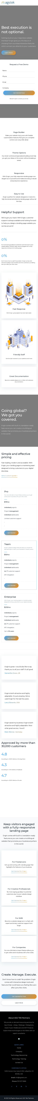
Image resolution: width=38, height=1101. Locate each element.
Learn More (9, 53)
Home (19, 1048)
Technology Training (19, 1059)
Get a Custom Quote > (9, 476)
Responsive (19, 173)
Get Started (11, 533)
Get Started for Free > (19, 871)
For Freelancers (19, 862)
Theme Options (19, 153)
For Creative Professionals (19, 889)
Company (19, 1051)
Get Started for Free (19, 996)
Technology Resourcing (19, 1055)
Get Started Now (19, 93)
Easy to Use (19, 194)
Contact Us (19, 1062)
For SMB (19, 918)
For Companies (19, 947)
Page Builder (19, 132)
